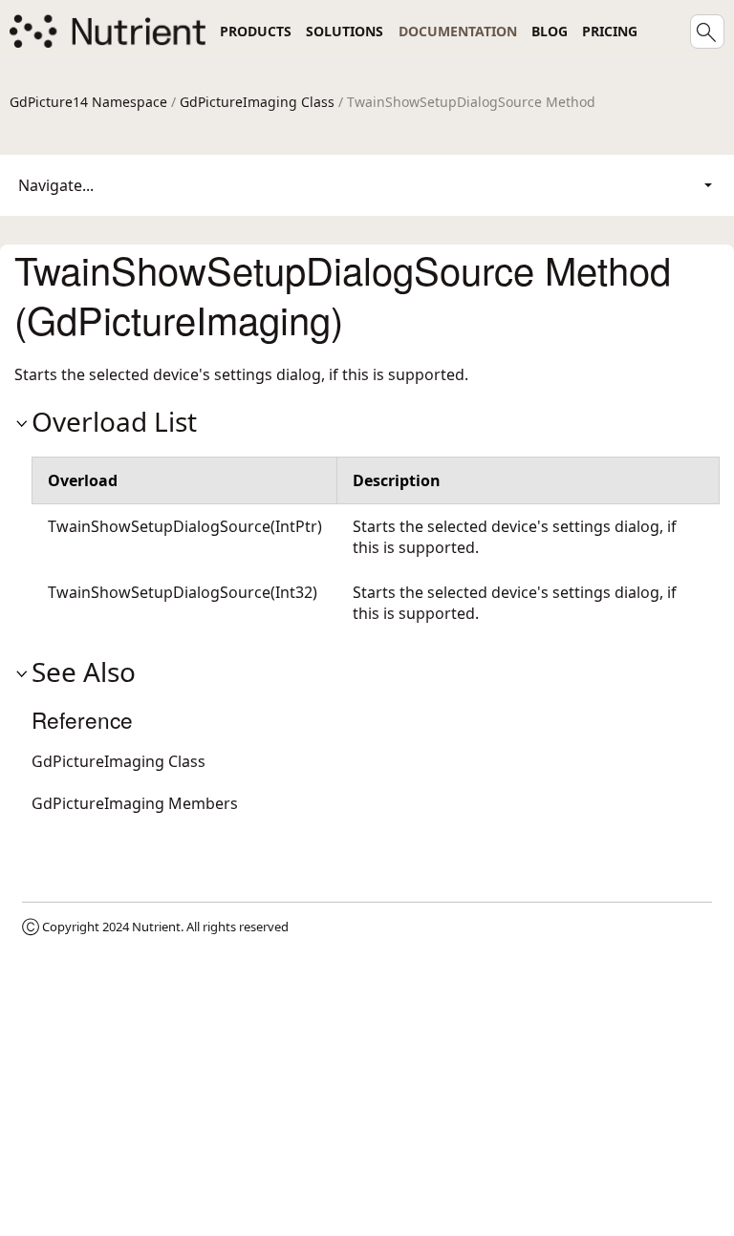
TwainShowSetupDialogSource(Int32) (182, 592)
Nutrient (156, 926)
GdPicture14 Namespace (88, 102)
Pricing (609, 31)
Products (255, 31)
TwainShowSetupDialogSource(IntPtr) (185, 526)
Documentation (458, 31)
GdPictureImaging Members (135, 803)
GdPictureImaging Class (257, 102)
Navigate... (56, 185)
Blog (549, 31)
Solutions (344, 31)
